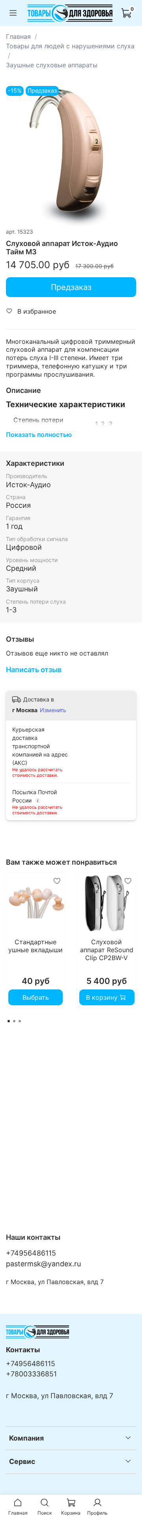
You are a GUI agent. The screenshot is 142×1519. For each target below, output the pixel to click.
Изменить (53, 710)
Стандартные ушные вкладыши (35, 946)
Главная (18, 36)
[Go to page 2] (14, 1021)
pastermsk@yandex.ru (43, 1264)
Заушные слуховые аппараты (51, 65)
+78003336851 (31, 1374)
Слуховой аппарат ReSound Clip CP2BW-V (106, 950)
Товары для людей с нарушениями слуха (70, 46)
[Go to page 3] (20, 1021)
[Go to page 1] (8, 1021)
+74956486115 (31, 1253)
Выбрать (35, 997)
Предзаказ (71, 287)
